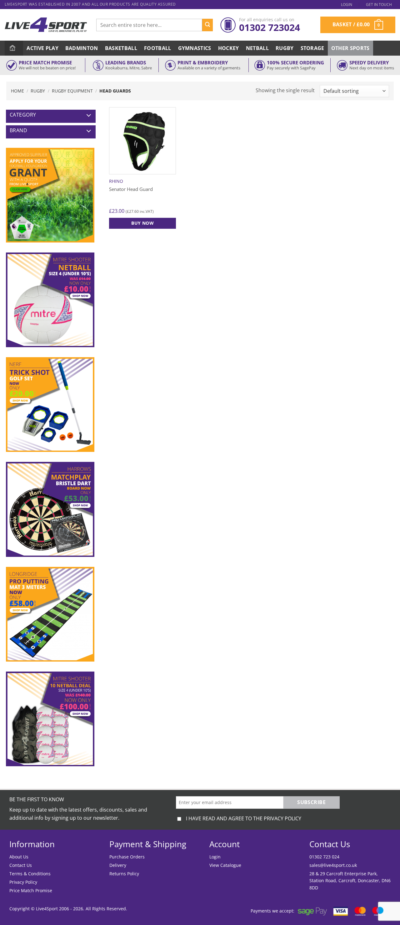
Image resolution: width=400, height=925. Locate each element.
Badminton (81, 48)
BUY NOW (142, 223)
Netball (257, 48)
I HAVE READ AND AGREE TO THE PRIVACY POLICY (243, 818)
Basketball (121, 48)
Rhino (116, 181)
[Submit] (207, 25)
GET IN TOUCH (379, 4)
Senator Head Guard (131, 189)
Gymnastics (194, 48)
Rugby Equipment (72, 91)
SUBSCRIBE (311, 802)
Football (157, 48)
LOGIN (346, 4)
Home (17, 91)
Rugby (285, 48)
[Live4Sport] (46, 25)
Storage (312, 48)
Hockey (228, 48)
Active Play (42, 48)
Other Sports (350, 48)
